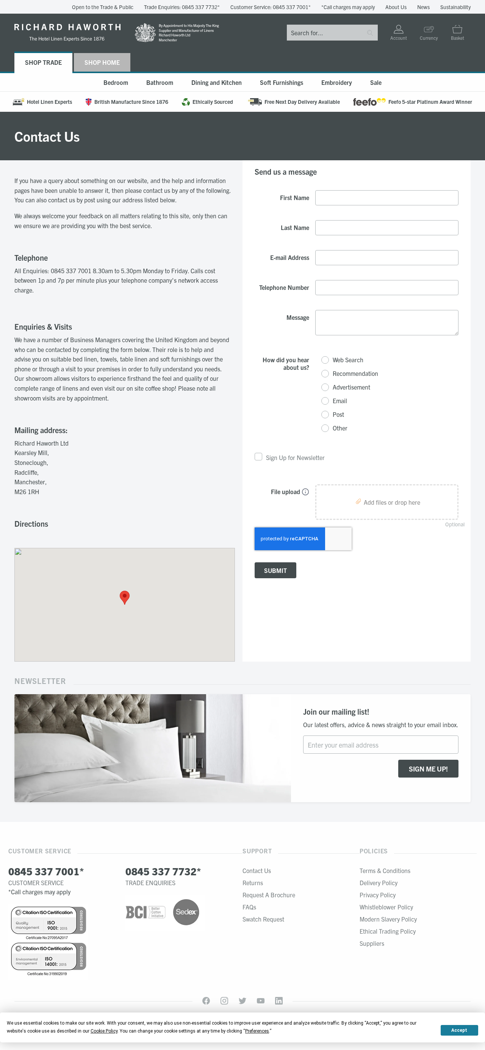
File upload (285, 491)
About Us (396, 6)
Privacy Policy (378, 894)
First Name (294, 197)
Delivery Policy (378, 882)
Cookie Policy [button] (104, 1031)
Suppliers (372, 943)
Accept (459, 1030)
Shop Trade (43, 62)
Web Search (348, 359)
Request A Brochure (268, 894)
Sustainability (455, 6)
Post (338, 414)
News (423, 6)
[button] (125, 598)
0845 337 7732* (201, 6)
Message (297, 317)
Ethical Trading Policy (388, 931)
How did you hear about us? (286, 363)
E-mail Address (289, 257)
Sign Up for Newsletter (295, 457)
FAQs (249, 907)
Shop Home (102, 62)
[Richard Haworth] (67, 32)
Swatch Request (263, 919)
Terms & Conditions (385, 870)
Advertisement (351, 387)
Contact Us (256, 870)
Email (340, 400)
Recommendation (355, 373)
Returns (252, 882)
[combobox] (325, 33)
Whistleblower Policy (386, 907)
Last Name (295, 227)
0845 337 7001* (292, 6)
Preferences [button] (257, 1031)
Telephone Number (284, 287)
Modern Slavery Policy (388, 919)
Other (340, 428)
